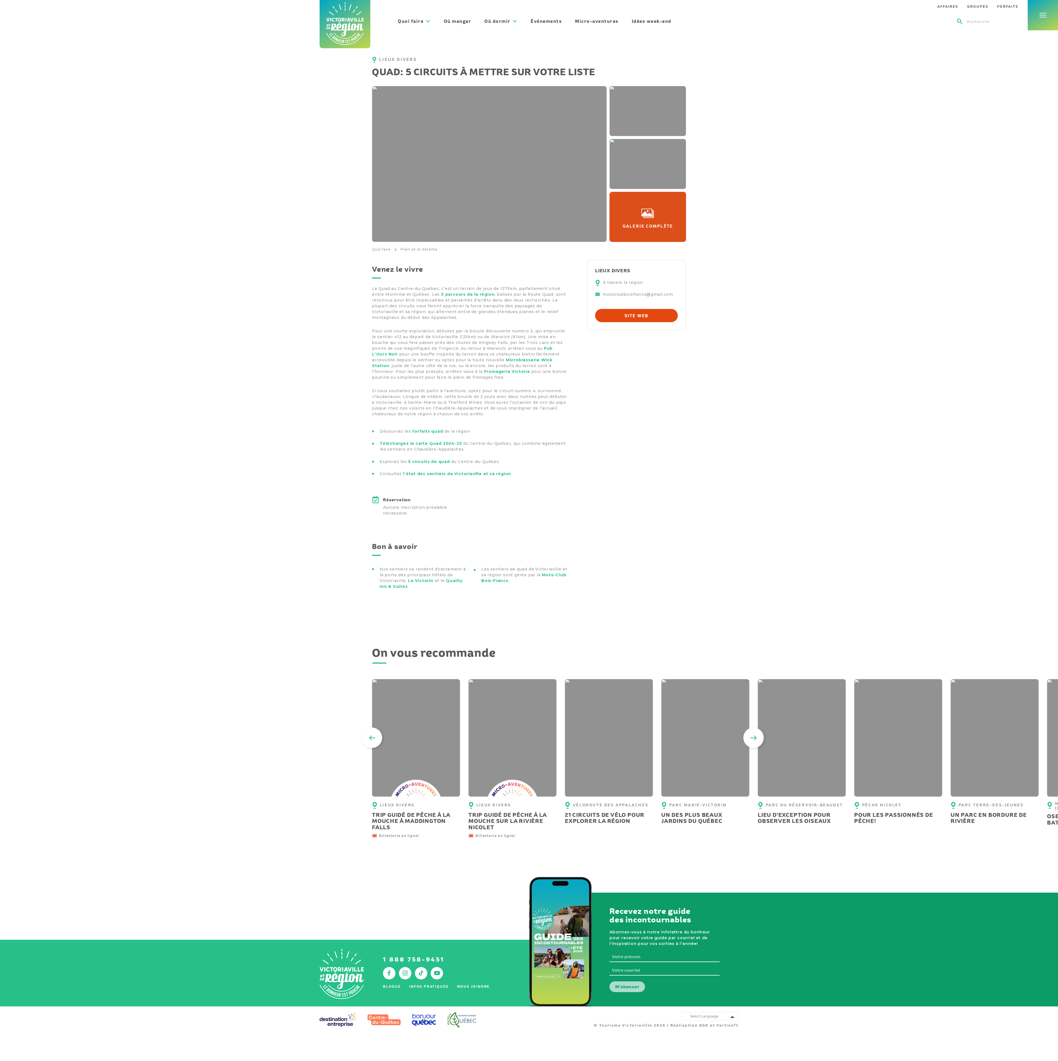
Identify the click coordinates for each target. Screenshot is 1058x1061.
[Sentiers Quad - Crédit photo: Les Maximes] (489, 164)
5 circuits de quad (429, 461)
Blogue (392, 986)
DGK (704, 1025)
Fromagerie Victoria (507, 371)
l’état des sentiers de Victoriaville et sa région (457, 473)
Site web (637, 315)
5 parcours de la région (468, 294)
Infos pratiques (429, 986)
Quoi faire (381, 249)
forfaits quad (427, 431)
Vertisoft (727, 1025)
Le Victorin (420, 580)
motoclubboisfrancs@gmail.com (638, 294)
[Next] (753, 738)
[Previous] (372, 738)
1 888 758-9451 (413, 959)
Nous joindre (473, 986)
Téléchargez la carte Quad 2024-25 (421, 443)
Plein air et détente (419, 249)
